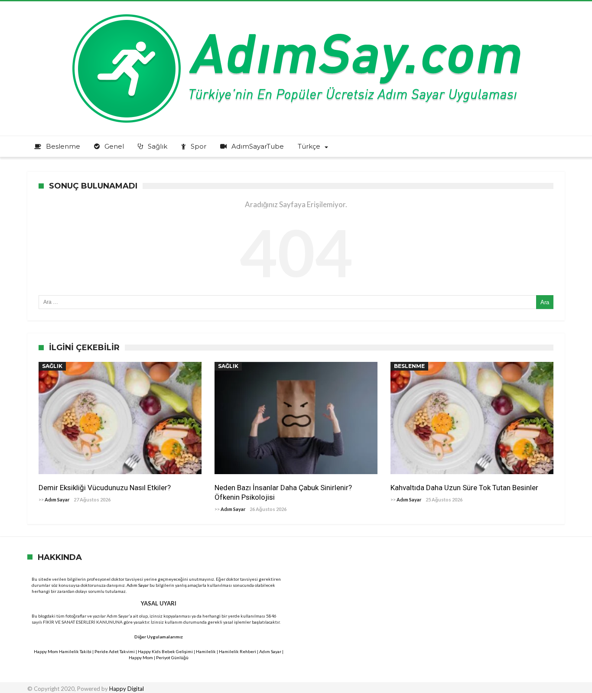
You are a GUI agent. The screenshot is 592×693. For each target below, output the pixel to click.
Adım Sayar (57, 499)
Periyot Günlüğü (172, 657)
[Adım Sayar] (296, 14)
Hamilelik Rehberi (237, 651)
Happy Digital (126, 688)
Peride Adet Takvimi (114, 651)
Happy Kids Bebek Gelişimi (165, 651)
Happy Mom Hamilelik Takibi (62, 651)
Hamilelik (206, 651)
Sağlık (52, 366)
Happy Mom (141, 657)
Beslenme (409, 366)
